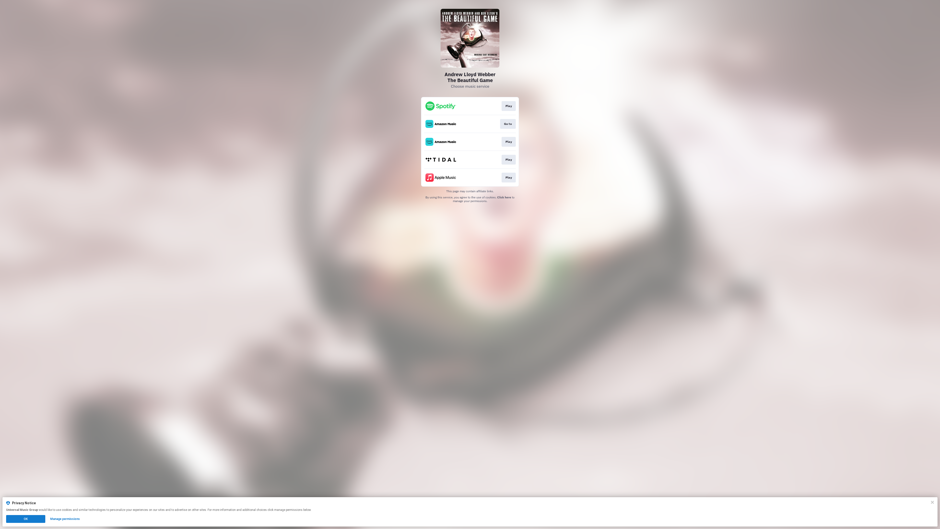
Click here (504, 197)
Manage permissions (65, 519)
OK (26, 519)
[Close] (932, 502)
